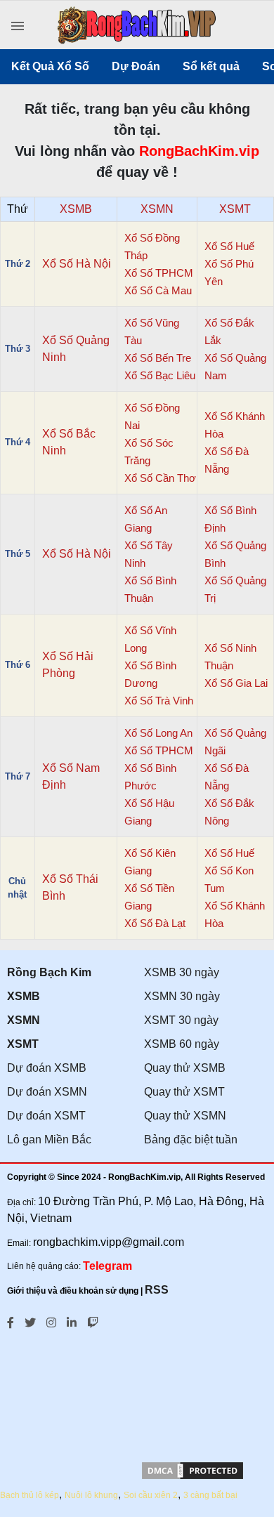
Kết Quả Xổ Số (50, 66)
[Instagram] (51, 1321)
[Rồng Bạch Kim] (137, 27)
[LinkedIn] (72, 1321)
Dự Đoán (136, 66)
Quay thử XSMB (185, 1068)
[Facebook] (10, 1321)
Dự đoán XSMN (47, 1092)
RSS (157, 1290)
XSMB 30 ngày (181, 972)
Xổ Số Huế (229, 246)
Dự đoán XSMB (46, 1068)
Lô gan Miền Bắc (49, 1139)
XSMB (76, 209)
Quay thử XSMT (184, 1092)
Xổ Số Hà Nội (76, 264)
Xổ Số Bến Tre (157, 358)
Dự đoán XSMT (46, 1116)
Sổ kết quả (211, 66)
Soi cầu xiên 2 (151, 1495)
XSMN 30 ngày (182, 996)
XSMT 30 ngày (181, 1020)
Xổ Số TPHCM (158, 273)
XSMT (235, 209)
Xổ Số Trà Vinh (158, 701)
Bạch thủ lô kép (29, 1495)
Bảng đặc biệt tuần (190, 1139)
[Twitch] (92, 1321)
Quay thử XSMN (185, 1116)
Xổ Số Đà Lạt (154, 923)
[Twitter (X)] (30, 1321)
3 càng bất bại (210, 1495)
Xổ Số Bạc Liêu (159, 375)
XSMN (157, 209)
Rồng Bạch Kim (49, 972)
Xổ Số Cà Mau (158, 290)
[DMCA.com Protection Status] (192, 1477)
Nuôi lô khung (91, 1495)
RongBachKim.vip (199, 151)
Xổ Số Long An (158, 733)
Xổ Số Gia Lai (236, 683)
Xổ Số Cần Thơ (160, 478)
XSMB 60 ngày (181, 1044)
